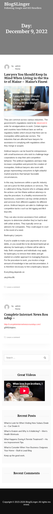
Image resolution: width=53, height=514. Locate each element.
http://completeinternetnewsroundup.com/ (22, 324)
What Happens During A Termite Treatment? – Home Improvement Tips (26, 441)
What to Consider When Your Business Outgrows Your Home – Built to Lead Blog (26, 449)
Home (17, 69)
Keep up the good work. (14, 455)
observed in (42, 123)
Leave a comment (13, 287)
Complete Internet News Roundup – (26, 316)
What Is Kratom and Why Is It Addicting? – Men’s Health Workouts (25, 432)
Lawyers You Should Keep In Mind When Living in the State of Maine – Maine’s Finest (26, 78)
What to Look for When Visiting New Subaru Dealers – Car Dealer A (26, 424)
